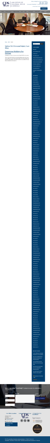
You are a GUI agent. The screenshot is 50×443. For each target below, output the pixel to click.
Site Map (12, 440)
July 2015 (34, 263)
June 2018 (35, 190)
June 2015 (35, 265)
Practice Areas (8, 11)
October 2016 (35, 232)
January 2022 (35, 132)
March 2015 (35, 271)
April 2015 (35, 269)
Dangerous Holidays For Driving (14, 52)
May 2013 (35, 317)
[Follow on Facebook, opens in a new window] (21, 420)
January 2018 (35, 200)
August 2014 (35, 286)
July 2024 (35, 100)
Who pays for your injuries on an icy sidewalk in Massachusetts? (38, 368)
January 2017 (35, 225)
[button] (49, 436)
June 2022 (35, 127)
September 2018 (36, 184)
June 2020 (35, 152)
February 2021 (35, 144)
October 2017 (35, 207)
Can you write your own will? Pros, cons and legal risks (38, 363)
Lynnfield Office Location (9, 424)
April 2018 (35, 194)
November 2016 (36, 230)
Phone (6, 402)
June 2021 (35, 140)
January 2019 (35, 175)
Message (17, 393)
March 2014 (35, 296)
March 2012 (35, 346)
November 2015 (36, 255)
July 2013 (34, 313)
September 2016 (36, 234)
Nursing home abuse (37, 61)
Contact (42, 11)
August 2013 (35, 311)
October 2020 (35, 148)
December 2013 (36, 303)
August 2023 (35, 113)
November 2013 (36, 305)
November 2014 (36, 280)
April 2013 (35, 319)
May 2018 (35, 192)
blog (34, 49)
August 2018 (35, 186)
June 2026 (35, 77)
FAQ (22, 11)
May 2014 (35, 292)
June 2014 (35, 290)
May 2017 (35, 217)
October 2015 (35, 257)
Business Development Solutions (28, 440)
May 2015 (35, 267)
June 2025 (35, 90)
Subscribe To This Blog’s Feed (38, 376)
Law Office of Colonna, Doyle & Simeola (16, 439)
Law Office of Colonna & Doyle (14, 55)
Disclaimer (36, 393)
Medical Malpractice (36, 57)
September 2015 (36, 259)
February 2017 (35, 223)
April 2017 (35, 219)
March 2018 (35, 196)
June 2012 (35, 340)
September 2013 (36, 309)
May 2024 (35, 102)
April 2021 (35, 142)
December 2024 (36, 96)
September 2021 (36, 136)
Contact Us (44, 8)
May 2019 (35, 167)
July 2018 (34, 188)
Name (6, 393)
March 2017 (35, 221)
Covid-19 (34, 53)
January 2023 (35, 119)
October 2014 (35, 282)
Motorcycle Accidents (37, 59)
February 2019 (35, 173)
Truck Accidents (36, 66)
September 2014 (36, 284)
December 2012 (36, 328)
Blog (25, 11)
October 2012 (35, 332)
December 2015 (36, 253)
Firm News (35, 55)
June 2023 (35, 115)
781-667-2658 (43, 3)
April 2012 (35, 344)
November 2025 (36, 86)
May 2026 (35, 79)
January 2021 (35, 146)
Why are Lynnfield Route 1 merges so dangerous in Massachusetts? (38, 358)
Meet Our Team (16, 11)
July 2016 (34, 238)
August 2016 (35, 236)
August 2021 (35, 138)
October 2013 (35, 307)
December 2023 (36, 109)
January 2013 (35, 326)
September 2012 (36, 334)
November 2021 (36, 134)
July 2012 (34, 338)
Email (6, 397)
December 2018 (36, 177)
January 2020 (35, 159)
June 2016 (35, 240)
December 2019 (36, 161)
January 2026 (35, 84)
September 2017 (36, 209)
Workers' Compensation (37, 70)
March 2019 (35, 171)
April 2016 (35, 244)
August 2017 (35, 211)
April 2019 (35, 169)
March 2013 (35, 321)
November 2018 (36, 180)
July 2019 (34, 165)
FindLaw (38, 440)
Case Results (30, 11)
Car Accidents (26, 55)
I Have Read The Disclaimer (39, 395)
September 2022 (36, 123)
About (2, 11)
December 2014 (36, 278)
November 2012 (36, 330)
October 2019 (35, 163)
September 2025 (36, 88)
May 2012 (35, 342)
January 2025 (35, 94)
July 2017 (34, 213)
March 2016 (35, 246)
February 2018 (35, 198)
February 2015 (35, 273)
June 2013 (35, 315)
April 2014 (35, 294)
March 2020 (35, 157)
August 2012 (35, 336)
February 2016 (35, 248)
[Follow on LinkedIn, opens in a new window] (28, 420)
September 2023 (36, 111)
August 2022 (35, 125)
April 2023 (35, 117)
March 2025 (35, 92)
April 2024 (35, 104)
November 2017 (36, 205)
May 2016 (35, 242)
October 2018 (35, 182)
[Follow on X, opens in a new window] (25, 420)
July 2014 (34, 288)
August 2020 (35, 150)
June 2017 (35, 215)
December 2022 (36, 121)
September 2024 (36, 98)
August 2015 (35, 261)
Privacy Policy (17, 440)
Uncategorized (35, 68)
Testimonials (37, 11)
